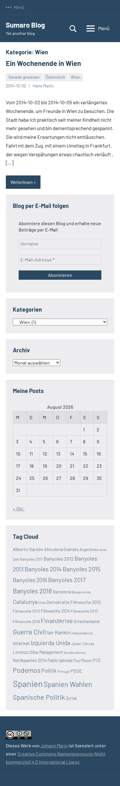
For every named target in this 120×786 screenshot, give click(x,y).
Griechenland (87, 621)
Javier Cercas (82, 643)
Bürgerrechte (81, 592)
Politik (49, 670)
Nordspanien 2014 (30, 660)
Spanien (28, 684)
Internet (21, 643)
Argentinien (89, 549)
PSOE (76, 671)
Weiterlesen (21, 182)
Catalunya (25, 601)
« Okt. (18, 508)
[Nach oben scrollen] (108, 774)
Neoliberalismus (75, 652)
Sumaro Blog (25, 25)
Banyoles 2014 (43, 569)
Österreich (55, 77)
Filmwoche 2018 (26, 621)
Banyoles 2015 (81, 569)
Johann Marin (54, 745)
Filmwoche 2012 (85, 602)
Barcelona (62, 591)
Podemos (26, 670)
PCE (97, 660)
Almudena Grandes (61, 549)
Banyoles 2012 (59, 558)
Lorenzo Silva (25, 652)
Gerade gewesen (24, 77)
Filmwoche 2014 (55, 611)
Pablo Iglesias (60, 660)
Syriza (71, 698)
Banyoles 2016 (30, 579)
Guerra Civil (29, 632)
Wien (75, 77)
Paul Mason (82, 660)
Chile (42, 602)
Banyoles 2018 (32, 591)
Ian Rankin (58, 632)
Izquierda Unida (50, 642)
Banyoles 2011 (31, 559)
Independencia (82, 633)
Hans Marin (43, 85)
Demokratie (58, 602)
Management (51, 652)
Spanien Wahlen (68, 684)
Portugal (63, 671)
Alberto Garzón (28, 549)
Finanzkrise (57, 620)
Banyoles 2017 (67, 579)
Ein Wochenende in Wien (43, 63)
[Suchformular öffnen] (73, 28)
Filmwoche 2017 (84, 611)
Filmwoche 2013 (26, 611)
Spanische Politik (39, 697)
